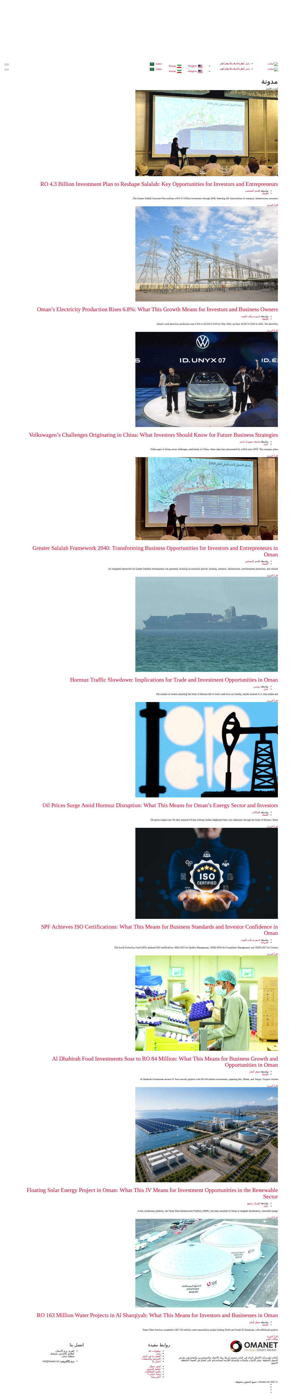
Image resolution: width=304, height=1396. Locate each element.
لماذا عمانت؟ (154, 1374)
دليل (158, 1353)
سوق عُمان (254, 1071)
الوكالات (256, 812)
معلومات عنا (155, 1351)
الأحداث (235, 63)
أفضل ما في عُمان (151, 1356)
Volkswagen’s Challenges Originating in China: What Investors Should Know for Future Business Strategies (153, 435)
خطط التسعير (154, 1369)
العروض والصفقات (151, 1358)
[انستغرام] (31, 1392)
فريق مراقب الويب (250, 316)
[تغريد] (31, 1384)
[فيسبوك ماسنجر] (31, 1389)
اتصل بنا (156, 1361)
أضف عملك (155, 1366)
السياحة (264, 942)
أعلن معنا (156, 1377)
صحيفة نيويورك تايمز (250, 441)
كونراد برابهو (253, 1203)
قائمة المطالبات (153, 1371)
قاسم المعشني (252, 190)
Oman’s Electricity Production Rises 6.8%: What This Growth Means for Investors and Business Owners (157, 309)
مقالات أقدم (272, 1339)
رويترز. (256, 686)
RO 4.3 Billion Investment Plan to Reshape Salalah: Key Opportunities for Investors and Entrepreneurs (159, 184)
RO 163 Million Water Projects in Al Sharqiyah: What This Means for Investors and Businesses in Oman (157, 1315)
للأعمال (228, 63)
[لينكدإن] (31, 1387)
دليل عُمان (244, 63)
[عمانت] (272, 64)
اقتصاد (265, 193)
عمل (266, 444)
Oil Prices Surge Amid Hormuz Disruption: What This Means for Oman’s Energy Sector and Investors (160, 805)
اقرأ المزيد (272, 205)
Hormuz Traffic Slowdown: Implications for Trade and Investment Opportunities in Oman (174, 680)
